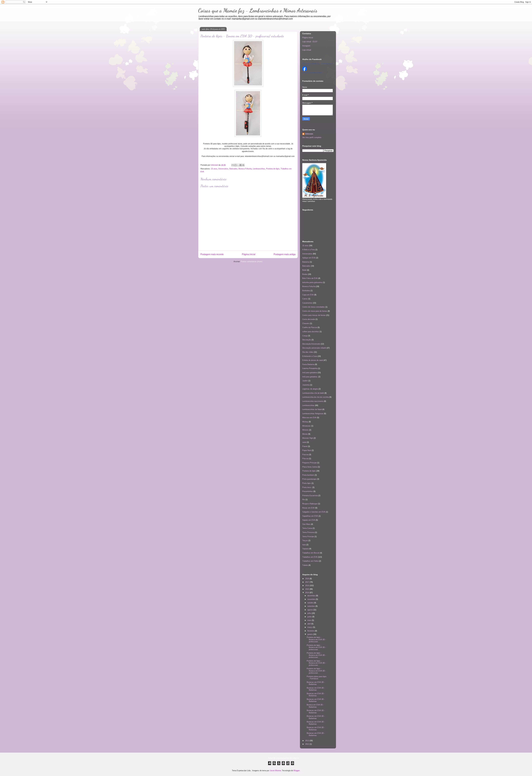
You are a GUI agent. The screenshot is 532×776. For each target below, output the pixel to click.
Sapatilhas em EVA (310, 516)
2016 (307, 585)
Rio (303, 500)
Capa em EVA (308, 295)
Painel (304, 446)
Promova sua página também (312, 72)
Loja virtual (306, 50)
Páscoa (305, 459)
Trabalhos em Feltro (310, 561)
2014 (307, 593)
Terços (305, 540)
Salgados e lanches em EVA (313, 512)
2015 (307, 589)
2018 (307, 579)
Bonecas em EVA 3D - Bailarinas (316, 683)
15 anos (214, 169)
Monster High (307, 438)
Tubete (305, 565)
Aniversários (223, 169)
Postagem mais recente (212, 254)
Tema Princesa (308, 532)
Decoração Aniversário (311, 344)
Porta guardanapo (309, 479)
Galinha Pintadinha (309, 368)
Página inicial (248, 254)
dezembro (311, 596)
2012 (307, 744)
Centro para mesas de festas (314, 315)
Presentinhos (307, 491)
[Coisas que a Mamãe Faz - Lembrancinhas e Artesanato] (304, 70)
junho (309, 617)
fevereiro (311, 631)
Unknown (309, 134)
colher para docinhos (310, 332)
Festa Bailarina (308, 364)
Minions (305, 430)
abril (309, 624)
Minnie (305, 434)
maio (309, 620)
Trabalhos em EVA (309, 557)
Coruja (304, 336)
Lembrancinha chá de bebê (313, 393)
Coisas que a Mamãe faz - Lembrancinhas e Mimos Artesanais (257, 10)
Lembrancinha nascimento (312, 401)
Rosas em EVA (308, 508)
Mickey (305, 422)
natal (304, 442)
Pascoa (305, 454)
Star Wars (306, 524)
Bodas (304, 274)
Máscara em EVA (309, 418)
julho (309, 613)
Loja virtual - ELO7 (309, 42)
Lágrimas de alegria (310, 389)
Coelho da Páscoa (309, 327)
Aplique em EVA (308, 258)
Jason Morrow (275, 770)
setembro (311, 606)
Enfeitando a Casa (309, 356)
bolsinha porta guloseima (312, 282)
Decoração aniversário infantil (314, 348)
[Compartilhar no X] (238, 165)
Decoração (306, 340)
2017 (307, 582)
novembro (311, 599)
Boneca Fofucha (245, 169)
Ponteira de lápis (273, 169)
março (310, 627)
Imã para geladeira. (310, 377)
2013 (307, 741)
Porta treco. (307, 487)
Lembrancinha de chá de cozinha (315, 397)
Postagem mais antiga (285, 254)
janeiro (310, 634)
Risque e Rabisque (309, 504)
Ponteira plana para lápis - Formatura (317, 677)
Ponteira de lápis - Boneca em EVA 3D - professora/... (316, 639)
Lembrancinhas (259, 169)
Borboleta (306, 291)
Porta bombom (308, 475)
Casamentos (307, 303)
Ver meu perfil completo (311, 137)
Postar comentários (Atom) (251, 261)
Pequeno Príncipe (309, 463)
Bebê (304, 270)
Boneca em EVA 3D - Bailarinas (315, 706)
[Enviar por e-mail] (232, 165)
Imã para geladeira (309, 373)
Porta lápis (306, 483)
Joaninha (306, 385)
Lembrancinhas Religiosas (312, 414)
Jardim (305, 381)
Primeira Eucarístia (310, 495)
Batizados (233, 169)
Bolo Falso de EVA (310, 278)
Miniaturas (306, 426)
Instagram (306, 46)
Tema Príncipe (308, 536)
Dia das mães (307, 352)
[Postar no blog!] (235, 165)
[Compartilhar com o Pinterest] (243, 165)
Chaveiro (305, 323)
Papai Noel (306, 450)
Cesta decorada (308, 319)
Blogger (297, 770)
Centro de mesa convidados (313, 307)
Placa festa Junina (309, 467)
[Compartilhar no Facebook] (240, 165)
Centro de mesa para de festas (314, 311)
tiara (304, 545)
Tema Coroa (307, 528)
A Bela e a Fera (308, 250)
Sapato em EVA (308, 520)
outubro (310, 603)
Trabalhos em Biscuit (310, 553)
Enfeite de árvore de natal (312, 360)
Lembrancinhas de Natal (312, 409)
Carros (305, 299)
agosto (310, 610)
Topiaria (305, 549)
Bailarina (305, 262)
